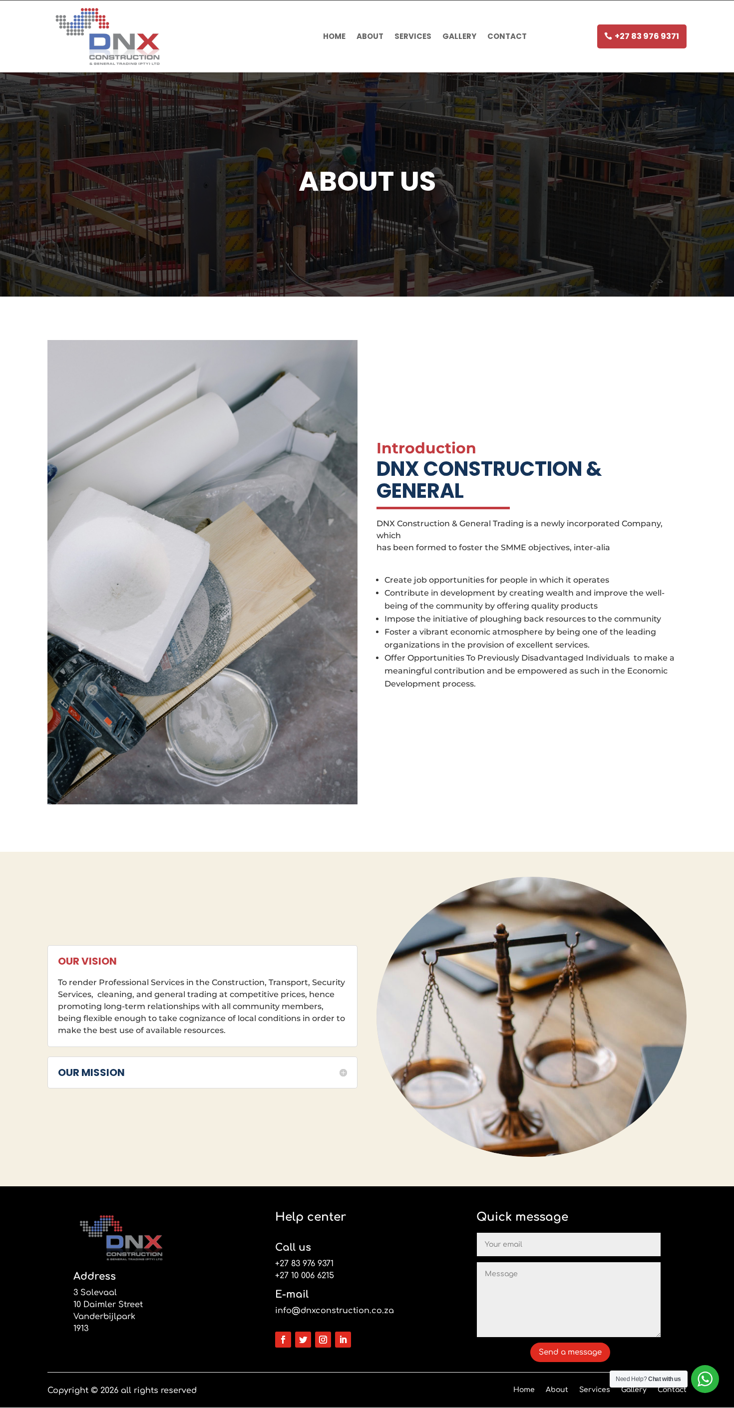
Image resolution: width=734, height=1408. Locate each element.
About (370, 36)
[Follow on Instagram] (323, 1340)
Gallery (459, 36)
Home (334, 36)
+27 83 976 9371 (647, 36)
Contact (507, 36)
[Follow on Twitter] (303, 1340)
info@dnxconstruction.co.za (334, 1310)
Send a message (570, 1352)
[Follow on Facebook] (283, 1340)
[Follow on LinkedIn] (343, 1340)
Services (412, 36)
